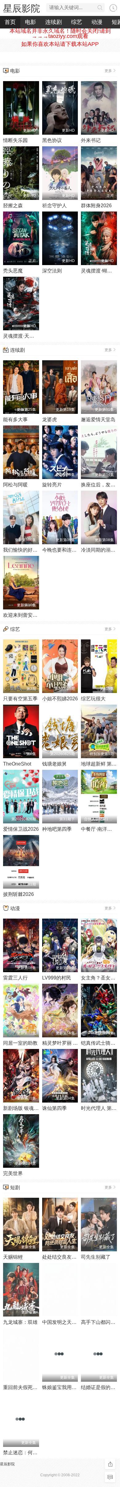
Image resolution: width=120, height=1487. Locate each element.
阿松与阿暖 (15, 484)
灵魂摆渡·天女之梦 (23, 336)
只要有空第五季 (20, 698)
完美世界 (13, 1173)
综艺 (76, 22)
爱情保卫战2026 (21, 829)
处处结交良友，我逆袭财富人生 (76, 1257)
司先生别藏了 (95, 1257)
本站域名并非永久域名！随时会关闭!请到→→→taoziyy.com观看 (60, 33)
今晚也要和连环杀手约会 (69, 549)
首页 (10, 22)
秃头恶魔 (13, 270)
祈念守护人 (54, 205)
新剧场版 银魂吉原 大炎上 (31, 1108)
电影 (30, 22)
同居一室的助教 (20, 1043)
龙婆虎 (49, 419)
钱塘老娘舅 (54, 763)
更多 (108, 71)
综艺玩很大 (93, 698)
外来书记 (91, 140)
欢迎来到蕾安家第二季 (27, 615)
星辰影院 (21, 8)
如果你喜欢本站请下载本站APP (60, 44)
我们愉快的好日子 (22, 549)
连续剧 (53, 22)
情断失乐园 (15, 140)
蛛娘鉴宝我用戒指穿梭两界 (71, 1387)
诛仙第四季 (54, 1108)
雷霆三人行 (15, 977)
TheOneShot (17, 763)
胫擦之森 (13, 205)
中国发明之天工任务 (64, 1322)
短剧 (15, 1187)
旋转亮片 (52, 484)
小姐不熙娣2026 (60, 698)
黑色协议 (52, 140)
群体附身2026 (96, 205)
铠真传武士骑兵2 (99, 1043)
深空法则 (52, 270)
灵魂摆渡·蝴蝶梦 (99, 270)
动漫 (96, 22)
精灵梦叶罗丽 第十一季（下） (74, 1043)
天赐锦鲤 (13, 1257)
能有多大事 (15, 419)
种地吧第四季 (57, 829)
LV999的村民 (56, 977)
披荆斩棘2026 (18, 894)
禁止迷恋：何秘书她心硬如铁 (35, 1452)
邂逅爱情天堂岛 (98, 419)
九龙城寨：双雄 (20, 1322)
